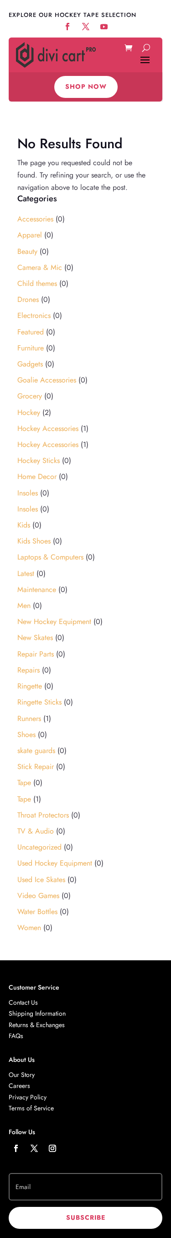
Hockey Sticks (38, 460)
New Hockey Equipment (54, 621)
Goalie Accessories (46, 380)
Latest (25, 573)
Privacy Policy (28, 1097)
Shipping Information (37, 1013)
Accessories (35, 219)
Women (29, 927)
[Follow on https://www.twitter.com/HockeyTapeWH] (85, 26)
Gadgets (30, 364)
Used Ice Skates (41, 879)
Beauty (27, 251)
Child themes (37, 283)
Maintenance (36, 589)
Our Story (22, 1074)
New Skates (35, 637)
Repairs (28, 670)
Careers (19, 1085)
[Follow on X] (34, 1148)
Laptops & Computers (50, 557)
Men (24, 605)
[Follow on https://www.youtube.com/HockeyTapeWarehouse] (104, 26)
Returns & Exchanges (37, 1024)
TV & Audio (35, 831)
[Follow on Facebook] (16, 1148)
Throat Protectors (43, 815)
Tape (24, 782)
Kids (23, 525)
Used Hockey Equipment (54, 863)
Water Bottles (37, 911)
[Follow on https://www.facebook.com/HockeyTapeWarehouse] (67, 26)
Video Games (38, 895)
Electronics (34, 315)
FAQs (16, 1035)
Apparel (29, 235)
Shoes (26, 734)
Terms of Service (31, 1108)
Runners (29, 718)
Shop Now (86, 86)
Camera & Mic (39, 267)
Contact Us (23, 1002)
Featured (30, 332)
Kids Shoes (34, 541)
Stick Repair (35, 766)
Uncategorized (39, 847)
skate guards (36, 750)
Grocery (29, 396)
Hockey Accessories (47, 428)
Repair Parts (35, 654)
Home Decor (37, 476)
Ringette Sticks (39, 702)
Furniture (30, 348)
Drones (28, 299)
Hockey (28, 412)
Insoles (27, 493)
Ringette (29, 686)
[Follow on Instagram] (52, 1148)
